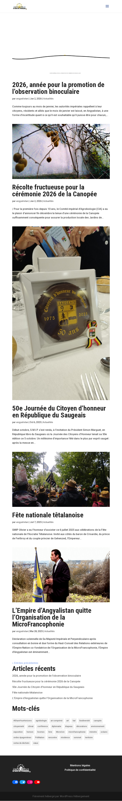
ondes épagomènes (22, 737)
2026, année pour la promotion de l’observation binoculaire (58, 88)
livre (50, 732)
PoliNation (39, 737)
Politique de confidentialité (80, 769)
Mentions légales (80, 765)
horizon (30, 732)
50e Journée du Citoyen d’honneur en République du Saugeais (59, 411)
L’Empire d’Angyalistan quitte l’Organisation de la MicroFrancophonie (51, 617)
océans (104, 732)
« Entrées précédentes (25, 663)
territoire (89, 737)
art (67, 721)
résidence (65, 737)
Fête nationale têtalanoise (47, 515)
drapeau (68, 726)
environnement (97, 726)
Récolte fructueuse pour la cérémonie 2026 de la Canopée (54, 190)
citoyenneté (19, 726)
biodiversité (84, 721)
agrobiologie (41, 721)
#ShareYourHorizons (23, 721)
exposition (18, 732)
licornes (40, 732)
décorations (81, 726)
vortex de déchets (21, 743)
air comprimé (56, 721)
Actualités (48, 98)
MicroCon (60, 732)
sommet (77, 737)
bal (74, 721)
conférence (42, 726)
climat (31, 726)
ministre (93, 732)
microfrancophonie (76, 732)
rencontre (52, 737)
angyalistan (22, 98)
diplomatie (56, 726)
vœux (35, 743)
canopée (98, 721)
